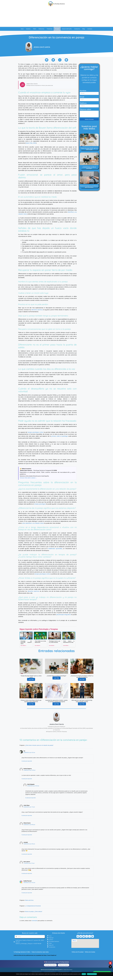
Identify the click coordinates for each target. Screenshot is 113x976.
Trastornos (49, 28)
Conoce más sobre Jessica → (28, 478)
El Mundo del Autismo (63, 965)
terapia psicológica (40, 504)
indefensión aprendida (55, 548)
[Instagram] (86, 936)
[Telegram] (92, 936)
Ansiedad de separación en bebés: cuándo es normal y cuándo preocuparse (56, 701)
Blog (83, 28)
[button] (46, 60)
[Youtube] (83, 936)
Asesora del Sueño (67, 28)
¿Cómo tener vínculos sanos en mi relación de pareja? (39, 745)
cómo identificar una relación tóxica (33, 523)
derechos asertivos (37, 309)
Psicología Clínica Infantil (50, 965)
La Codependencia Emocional (33, 906)
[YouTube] (110, 963)
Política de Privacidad (78, 952)
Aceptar (83, 974)
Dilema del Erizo (29, 900)
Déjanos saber (85, 109)
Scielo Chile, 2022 (31, 143)
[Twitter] (80, 936)
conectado (34, 920)
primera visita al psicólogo (59, 436)
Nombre (83, 91)
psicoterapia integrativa (63, 614)
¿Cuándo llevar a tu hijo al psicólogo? (89, 167)
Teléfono (83, 103)
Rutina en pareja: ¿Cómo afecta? (33, 911)
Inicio (22, 28)
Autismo (28, 28)
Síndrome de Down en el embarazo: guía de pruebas (89, 186)
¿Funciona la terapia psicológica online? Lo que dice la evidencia (82, 676)
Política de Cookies (90, 952)
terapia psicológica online (35, 432)
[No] (111, 974)
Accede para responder (27, 761)
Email (82, 97)
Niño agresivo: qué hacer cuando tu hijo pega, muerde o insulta (82, 701)
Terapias (57, 28)
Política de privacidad (91, 974)
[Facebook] (78, 936)
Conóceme (77, 28)
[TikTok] (110, 966)
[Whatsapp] (89, 936)
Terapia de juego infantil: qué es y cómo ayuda (89, 148)
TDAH (34, 28)
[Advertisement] (56, 17)
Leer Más (31, 679)
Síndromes (41, 28)
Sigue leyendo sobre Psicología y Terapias (39, 629)
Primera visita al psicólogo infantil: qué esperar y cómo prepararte (31, 701)
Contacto (89, 28)
